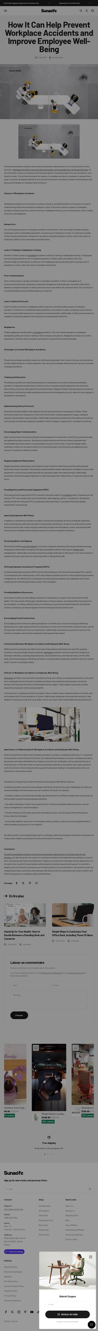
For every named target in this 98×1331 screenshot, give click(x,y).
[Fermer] (90, 1257)
